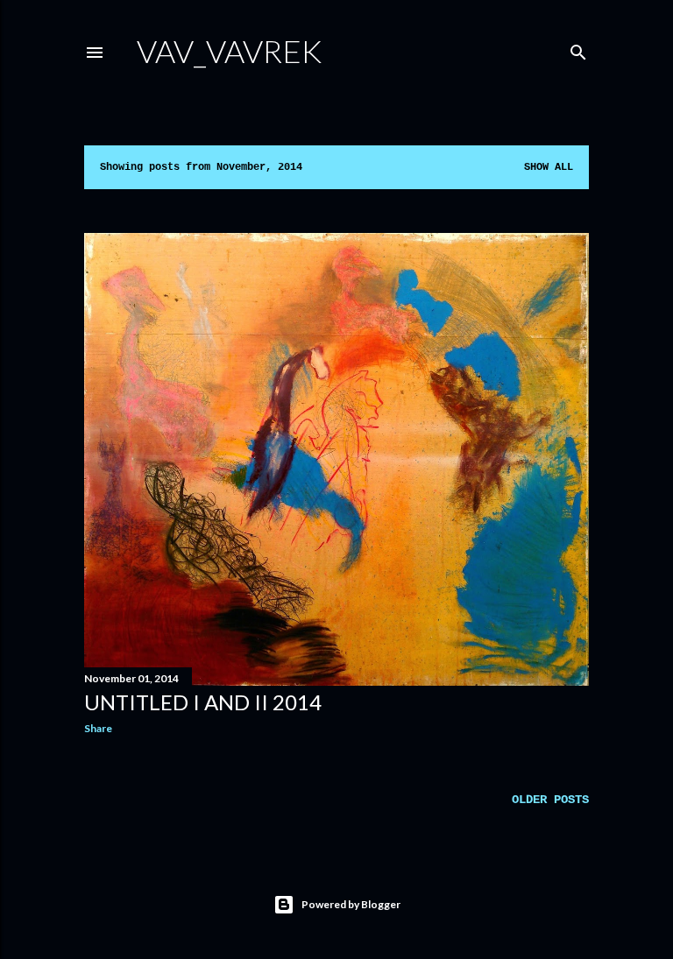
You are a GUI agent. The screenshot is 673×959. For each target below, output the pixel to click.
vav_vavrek (229, 51)
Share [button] (98, 728)
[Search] (578, 49)
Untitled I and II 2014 (203, 702)
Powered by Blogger (350, 904)
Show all (548, 167)
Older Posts (550, 800)
